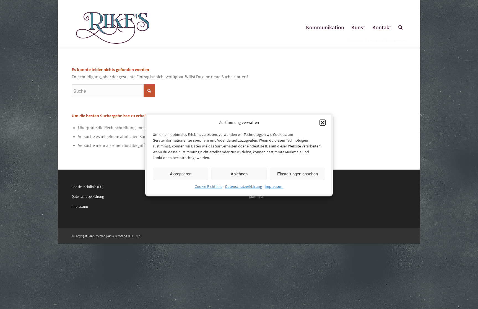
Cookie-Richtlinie (208, 186)
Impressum (274, 186)
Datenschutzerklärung (243, 186)
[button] (322, 122)
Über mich (256, 196)
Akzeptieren (180, 174)
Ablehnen (239, 174)
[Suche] (400, 27)
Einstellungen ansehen (297, 174)
